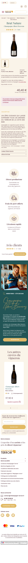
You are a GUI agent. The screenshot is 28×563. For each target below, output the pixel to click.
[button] (2, 384)
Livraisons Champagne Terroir (9, 463)
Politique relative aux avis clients (10, 481)
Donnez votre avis (20, 254)
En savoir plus (22, 82)
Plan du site (4, 486)
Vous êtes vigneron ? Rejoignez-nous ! (11, 473)
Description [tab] (5, 112)
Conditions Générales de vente (10, 468)
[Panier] (25, 7)
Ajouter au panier (12, 402)
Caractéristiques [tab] (7, 151)
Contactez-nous (5, 483)
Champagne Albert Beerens (14, 26)
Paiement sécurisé (6, 471)
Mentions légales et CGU (8, 466)
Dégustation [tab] (5, 154)
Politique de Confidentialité (9, 476)
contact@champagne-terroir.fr (14, 496)
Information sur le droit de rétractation (12, 478)
